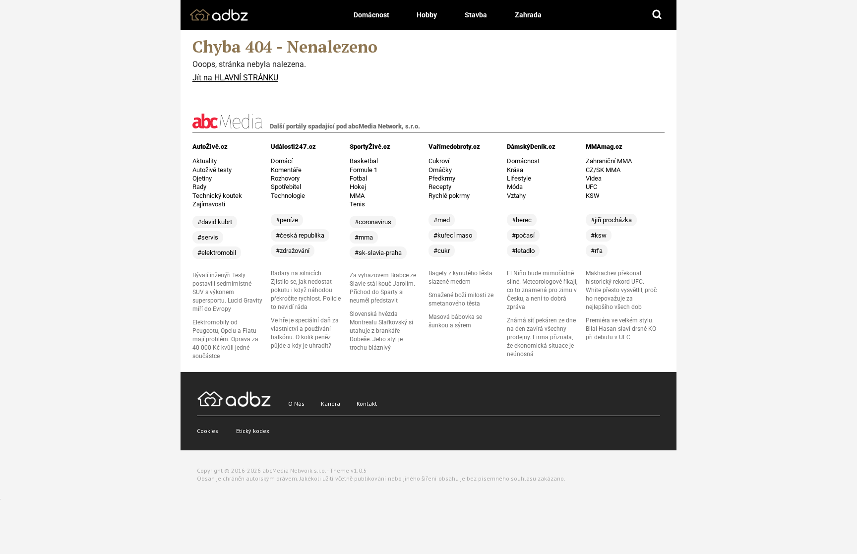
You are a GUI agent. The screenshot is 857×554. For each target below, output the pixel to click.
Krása (515, 170)
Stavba (476, 15)
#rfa (597, 250)
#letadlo (523, 250)
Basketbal (364, 161)
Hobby (427, 15)
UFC (591, 186)
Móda (515, 186)
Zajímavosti (208, 204)
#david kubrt (214, 222)
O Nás (296, 403)
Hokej (358, 186)
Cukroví (438, 161)
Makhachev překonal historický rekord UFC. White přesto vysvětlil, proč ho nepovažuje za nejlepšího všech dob (621, 290)
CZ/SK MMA (603, 170)
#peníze (287, 220)
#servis (207, 237)
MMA (357, 195)
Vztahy (516, 195)
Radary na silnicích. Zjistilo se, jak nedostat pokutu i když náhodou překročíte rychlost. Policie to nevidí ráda (306, 290)
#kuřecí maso (452, 235)
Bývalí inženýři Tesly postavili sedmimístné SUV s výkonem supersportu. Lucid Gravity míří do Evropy (227, 292)
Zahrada (528, 15)
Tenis (357, 204)
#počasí (523, 235)
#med (441, 220)
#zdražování (292, 250)
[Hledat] (657, 15)
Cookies (207, 430)
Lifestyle (519, 178)
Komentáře (286, 170)
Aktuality (204, 161)
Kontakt (367, 403)
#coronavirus (373, 222)
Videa (594, 178)
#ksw (599, 235)
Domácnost (371, 15)
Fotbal (358, 178)
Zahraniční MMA (609, 161)
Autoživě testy (212, 170)
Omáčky (440, 170)
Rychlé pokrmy (449, 195)
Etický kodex (252, 430)
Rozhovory (285, 178)
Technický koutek (217, 195)
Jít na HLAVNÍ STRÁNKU (235, 77)
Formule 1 (363, 170)
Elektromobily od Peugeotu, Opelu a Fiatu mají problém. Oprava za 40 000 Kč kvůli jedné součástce (225, 339)
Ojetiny (202, 178)
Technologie (288, 195)
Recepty (439, 186)
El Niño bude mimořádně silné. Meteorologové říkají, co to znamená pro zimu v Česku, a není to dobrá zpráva (542, 290)
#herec (522, 220)
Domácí (282, 161)
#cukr (441, 250)
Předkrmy (441, 178)
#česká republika (300, 235)
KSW (593, 195)
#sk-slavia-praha (378, 252)
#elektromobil (216, 252)
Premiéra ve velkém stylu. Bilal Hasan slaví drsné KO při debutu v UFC (621, 329)
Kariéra (330, 403)
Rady (199, 186)
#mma (364, 237)
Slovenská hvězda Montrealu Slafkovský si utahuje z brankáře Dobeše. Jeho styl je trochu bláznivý (381, 330)
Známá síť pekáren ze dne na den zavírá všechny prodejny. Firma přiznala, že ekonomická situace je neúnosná (541, 337)
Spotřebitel (286, 186)
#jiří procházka (611, 220)
